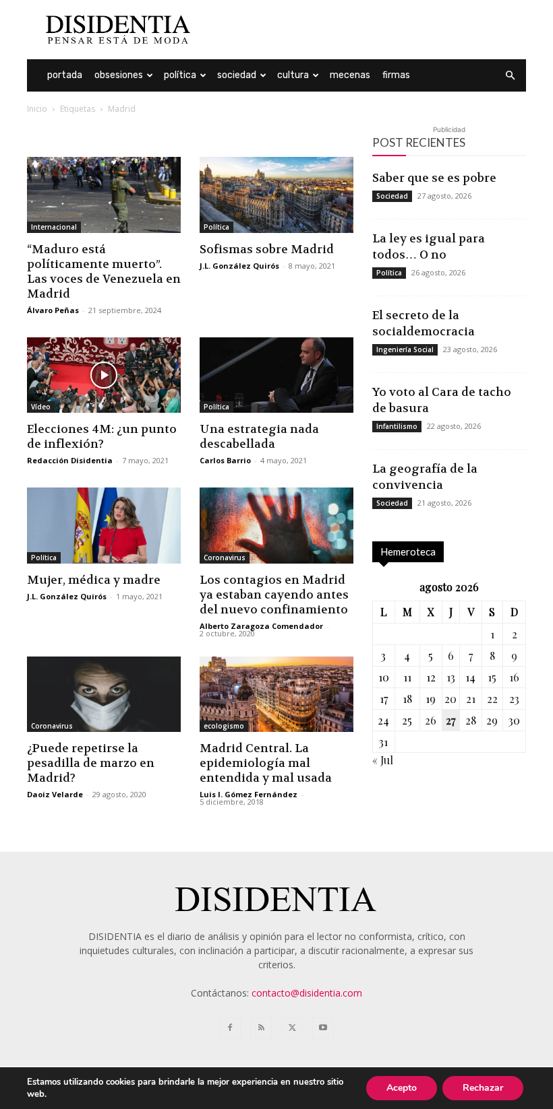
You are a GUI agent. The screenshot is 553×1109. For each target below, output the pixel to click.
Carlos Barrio (225, 460)
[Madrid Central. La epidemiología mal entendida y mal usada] (276, 695)
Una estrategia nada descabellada (259, 436)
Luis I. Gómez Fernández (248, 794)
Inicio (37, 108)
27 (450, 720)
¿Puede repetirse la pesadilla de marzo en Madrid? (90, 763)
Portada (64, 75)
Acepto (401, 1087)
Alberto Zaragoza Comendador (261, 626)
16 (514, 677)
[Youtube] (323, 1028)
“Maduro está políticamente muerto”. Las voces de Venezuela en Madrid (104, 271)
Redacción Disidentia (70, 460)
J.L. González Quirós (239, 266)
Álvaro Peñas (53, 310)
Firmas (396, 75)
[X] (292, 1028)
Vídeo (41, 406)
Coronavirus (224, 557)
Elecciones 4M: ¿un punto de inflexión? (102, 436)
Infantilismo (396, 426)
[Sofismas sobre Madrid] (276, 195)
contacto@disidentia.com (307, 992)
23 (514, 699)
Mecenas (350, 75)
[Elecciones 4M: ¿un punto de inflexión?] (104, 375)
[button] (510, 75)
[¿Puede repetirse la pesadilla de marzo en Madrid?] (104, 695)
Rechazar (483, 1087)
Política (180, 75)
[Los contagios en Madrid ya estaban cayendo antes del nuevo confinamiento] (276, 526)
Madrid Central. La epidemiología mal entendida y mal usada (266, 763)
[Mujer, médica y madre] (104, 526)
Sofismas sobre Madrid (267, 249)
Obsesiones (118, 75)
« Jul (382, 760)
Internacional (54, 227)
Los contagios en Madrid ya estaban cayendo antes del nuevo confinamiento (274, 594)
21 (470, 699)
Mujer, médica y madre (94, 579)
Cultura (293, 75)
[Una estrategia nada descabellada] (276, 375)
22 (492, 699)
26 (430, 720)
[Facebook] (230, 1028)
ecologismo (224, 726)
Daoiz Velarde (55, 794)
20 (450, 699)
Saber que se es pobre (434, 177)
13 (450, 677)
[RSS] (261, 1028)
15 (492, 677)
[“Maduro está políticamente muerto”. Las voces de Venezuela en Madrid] (104, 195)
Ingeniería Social (405, 349)
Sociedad (236, 75)
